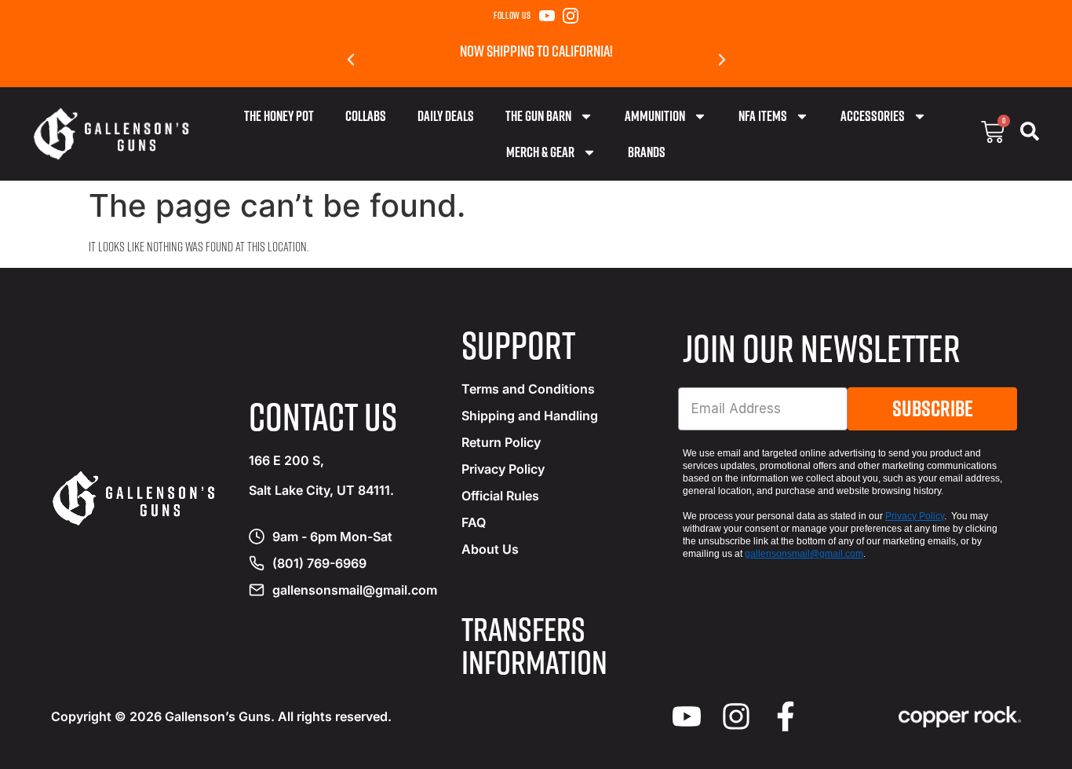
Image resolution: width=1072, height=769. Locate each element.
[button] (351, 60)
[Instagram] (570, 16)
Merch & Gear (540, 152)
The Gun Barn (538, 116)
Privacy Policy (914, 516)
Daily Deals (445, 116)
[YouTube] (547, 16)
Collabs (365, 116)
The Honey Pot (279, 116)
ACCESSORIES (872, 116)
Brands (646, 152)
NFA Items (762, 116)
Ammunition (655, 116)
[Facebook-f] (785, 716)
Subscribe (932, 408)
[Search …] (1029, 134)
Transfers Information (534, 645)
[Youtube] (687, 716)
